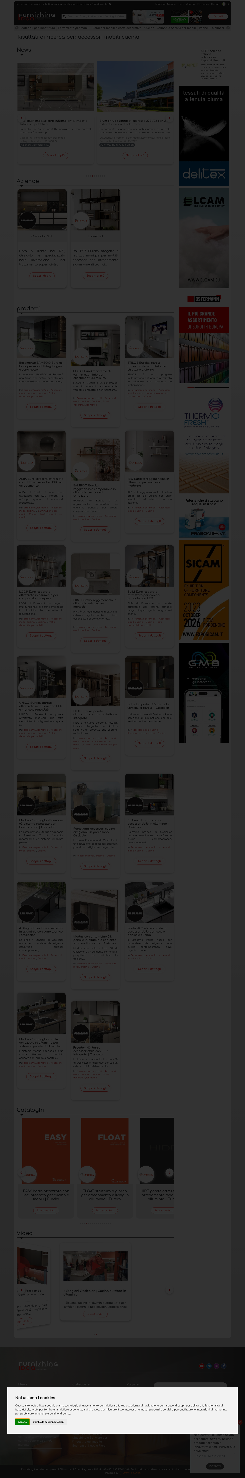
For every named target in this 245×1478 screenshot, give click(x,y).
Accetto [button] (22, 1421)
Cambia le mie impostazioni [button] (48, 1421)
